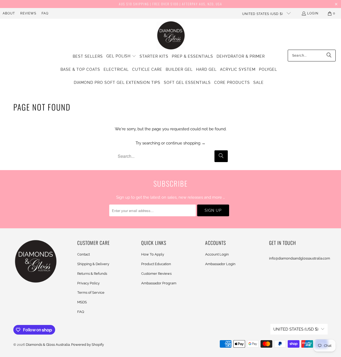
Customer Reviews (156, 274)
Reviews (28, 13)
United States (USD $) (263, 14)
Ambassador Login (220, 264)
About (9, 13)
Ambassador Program (158, 283)
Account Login (217, 254)
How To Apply (152, 254)
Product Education (156, 264)
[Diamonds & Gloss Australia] (171, 35)
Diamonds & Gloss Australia (48, 345)
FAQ (45, 13)
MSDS (82, 302)
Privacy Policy (88, 283)
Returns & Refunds (92, 274)
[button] (121, 56)
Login (312, 13)
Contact (83, 254)
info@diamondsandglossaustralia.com (299, 258)
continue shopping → (185, 143)
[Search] (329, 55)
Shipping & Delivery (93, 264)
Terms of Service (90, 293)
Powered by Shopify (87, 345)
